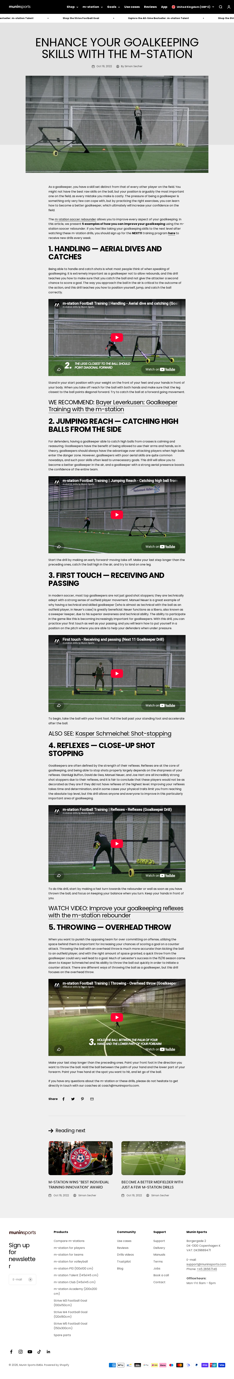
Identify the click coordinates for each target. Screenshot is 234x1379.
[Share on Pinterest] (82, 1099)
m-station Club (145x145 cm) (75, 1282)
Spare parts (62, 1335)
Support (159, 1241)
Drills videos (125, 1255)
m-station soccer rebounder (75, 219)
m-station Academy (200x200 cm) (75, 1291)
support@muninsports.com (206, 1264)
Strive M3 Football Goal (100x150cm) (70, 1303)
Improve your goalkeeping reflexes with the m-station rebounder (116, 911)
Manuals (159, 1255)
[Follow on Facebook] (11, 1351)
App (164, 7)
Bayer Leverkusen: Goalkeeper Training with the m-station (112, 405)
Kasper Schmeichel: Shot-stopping (123, 733)
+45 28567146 (207, 1269)
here (171, 233)
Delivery (159, 1248)
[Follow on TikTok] (39, 1351)
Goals (111, 7)
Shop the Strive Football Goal (36, 18)
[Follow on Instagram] (20, 1351)
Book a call (161, 1275)
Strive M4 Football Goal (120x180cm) (70, 1314)
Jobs (156, 1268)
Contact (159, 1282)
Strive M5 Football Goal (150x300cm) (70, 1326)
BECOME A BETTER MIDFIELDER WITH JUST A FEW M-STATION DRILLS (152, 1184)
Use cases (132, 7)
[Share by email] (92, 1099)
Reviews (150, 7)
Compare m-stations (69, 1241)
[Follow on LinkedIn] (48, 1351)
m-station (91, 7)
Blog (120, 1268)
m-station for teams (68, 1255)
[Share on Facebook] (63, 1099)
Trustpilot (124, 1261)
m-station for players (69, 1248)
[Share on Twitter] (73, 1099)
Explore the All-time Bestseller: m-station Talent (114, 18)
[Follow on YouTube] (29, 1351)
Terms (158, 1261)
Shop (71, 7)
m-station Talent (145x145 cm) (76, 1275)
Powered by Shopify (56, 1365)
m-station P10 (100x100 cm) (73, 1268)
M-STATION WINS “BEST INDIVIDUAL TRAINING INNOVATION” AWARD (78, 1184)
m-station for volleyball (71, 1261)
